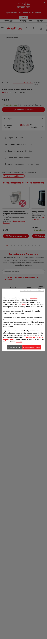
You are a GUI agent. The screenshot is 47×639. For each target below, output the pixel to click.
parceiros (33, 298)
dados (24, 304)
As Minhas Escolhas (14, 347)
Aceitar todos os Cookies (31, 347)
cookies (19, 342)
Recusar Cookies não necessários (32, 291)
